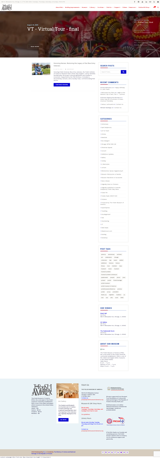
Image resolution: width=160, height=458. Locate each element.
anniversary (111, 254)
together (111, 294)
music (110, 268)
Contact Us (119, 104)
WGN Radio (104, 227)
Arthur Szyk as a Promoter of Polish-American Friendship (112, 100)
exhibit (121, 260)
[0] (153, 7)
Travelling (104, 211)
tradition (118, 294)
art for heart (105, 130)
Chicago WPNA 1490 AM (108, 144)
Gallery (103, 157)
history (118, 263)
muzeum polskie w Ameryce (109, 274)
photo (118, 277)
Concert (103, 151)
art (102, 257)
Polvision (104, 199)
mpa (120, 266)
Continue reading (62, 84)
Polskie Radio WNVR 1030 (109, 196)
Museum (84, 7)
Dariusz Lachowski (107, 104)
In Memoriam (105, 164)
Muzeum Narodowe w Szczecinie (111, 177)
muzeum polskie (105, 271)
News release (105, 181)
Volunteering (105, 221)
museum (103, 268)
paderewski (104, 277)
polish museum (105, 283)
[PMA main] (6, 7)
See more (63, 419)
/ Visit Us (108, 7)
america (103, 254)
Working (103, 234)
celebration (108, 257)
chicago (116, 257)
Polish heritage (118, 280)
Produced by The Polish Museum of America (112, 203)
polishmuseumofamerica (108, 289)
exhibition (104, 263)
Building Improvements (72, 7)
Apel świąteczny (106, 127)
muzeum (116, 268)
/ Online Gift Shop (143, 7)
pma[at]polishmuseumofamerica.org (92, 400)
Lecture (103, 167)
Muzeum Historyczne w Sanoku (111, 174)
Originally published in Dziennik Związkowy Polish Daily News (110, 188)
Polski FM (104, 192)
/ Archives (100, 7)
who (111, 297)
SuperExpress (105, 207)
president (115, 292)
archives (119, 254)
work (116, 297)
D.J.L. (44, 452)
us (124, 294)
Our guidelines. (85, 414)
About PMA (59, 7)
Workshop (104, 237)
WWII (122, 297)
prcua (108, 292)
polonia (120, 289)
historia (111, 263)
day (110, 260)
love (108, 266)
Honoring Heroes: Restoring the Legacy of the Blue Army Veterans (74, 64)
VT (102, 224)
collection (104, 260)
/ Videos (124, 7)
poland (103, 280)
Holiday (103, 161)
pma (124, 277)
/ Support (117, 7)
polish (109, 280)
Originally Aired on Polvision (109, 184)
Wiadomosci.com (106, 231)
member (114, 266)
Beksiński (104, 137)
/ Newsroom (132, 7)
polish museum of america (108, 286)
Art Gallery (62, 401)
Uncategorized (105, 214)
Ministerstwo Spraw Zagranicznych (112, 171)
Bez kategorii (105, 141)
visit (102, 297)
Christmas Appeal (106, 147)
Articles (103, 134)
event (115, 260)
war (107, 297)
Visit (102, 217)
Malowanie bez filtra (107, 92)
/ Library (92, 7)
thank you (104, 294)
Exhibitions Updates (107, 154)
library (103, 266)
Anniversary (70, 69)
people (112, 277)
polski (103, 292)
